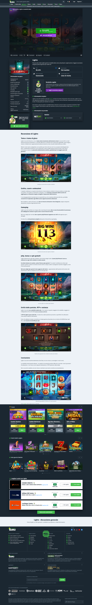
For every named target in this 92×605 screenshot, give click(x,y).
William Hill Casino (28, 493)
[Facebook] (72, 529)
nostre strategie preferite (41, 311)
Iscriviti (62, 579)
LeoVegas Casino (27, 503)
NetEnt (51, 98)
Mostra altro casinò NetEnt (46, 512)
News (61, 4)
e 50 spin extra (34, 505)
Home (12, 4)
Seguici (72, 527)
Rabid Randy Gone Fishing (75, 471)
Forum (44, 4)
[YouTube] (79, 529)
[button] (46, 55)
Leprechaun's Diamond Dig (45, 452)
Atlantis (75, 451)
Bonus (29, 4)
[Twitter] (74, 529)
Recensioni (50, 4)
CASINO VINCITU (27, 483)
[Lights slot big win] (46, 236)
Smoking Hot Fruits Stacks (60, 452)
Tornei (56, 4)
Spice (12, 470)
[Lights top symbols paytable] (46, 337)
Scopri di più (57, 6)
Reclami (39, 4)
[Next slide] (81, 406)
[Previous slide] (79, 406)
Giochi (24, 4)
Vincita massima (39, 73)
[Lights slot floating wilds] (46, 287)
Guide (34, 4)
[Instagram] (77, 530)
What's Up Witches (60, 470)
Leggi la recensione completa (56, 90)
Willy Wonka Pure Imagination (16, 452)
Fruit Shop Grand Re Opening (30, 471)
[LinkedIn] (82, 529)
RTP (36, 68)
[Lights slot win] (46, 168)
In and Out (43, 470)
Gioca (22, 430)
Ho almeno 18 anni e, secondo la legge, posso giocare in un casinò (42, 582)
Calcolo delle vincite (65, 73)
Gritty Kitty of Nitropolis (31, 452)
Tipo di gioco (63, 68)
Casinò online (18, 4)
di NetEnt (15, 10)
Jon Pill (25, 403)
